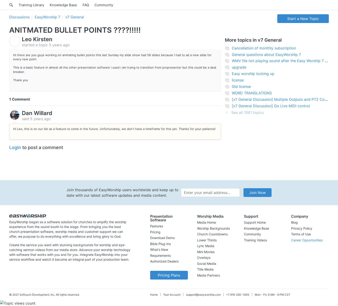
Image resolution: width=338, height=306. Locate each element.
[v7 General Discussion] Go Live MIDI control (271, 106)
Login (15, 147)
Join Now (257, 192)
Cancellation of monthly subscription (264, 48)
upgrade (239, 67)
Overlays (203, 258)
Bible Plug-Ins (160, 244)
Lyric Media (205, 246)
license (238, 80)
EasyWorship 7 (47, 17)
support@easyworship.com (203, 294)
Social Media (206, 264)
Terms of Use (301, 234)
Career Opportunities (307, 240)
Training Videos (255, 240)
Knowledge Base (63, 5)
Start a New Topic (303, 18)
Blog (294, 222)
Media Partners (208, 275)
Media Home (206, 222)
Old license (241, 86)
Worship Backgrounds (213, 228)
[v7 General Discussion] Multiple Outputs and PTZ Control (282, 99)
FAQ (86, 5)
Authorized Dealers (164, 261)
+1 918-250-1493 (237, 294)
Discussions (19, 17)
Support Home (255, 222)
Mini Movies (206, 252)
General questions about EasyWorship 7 (266, 54)
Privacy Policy (301, 228)
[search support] (11, 5)
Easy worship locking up (253, 73)
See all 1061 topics (247, 112)
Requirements (160, 255)
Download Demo (162, 238)
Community (104, 5)
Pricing (155, 232)
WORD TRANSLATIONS (252, 93)
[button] (169, 218)
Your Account (171, 294)
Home (154, 294)
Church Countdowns (212, 234)
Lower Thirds (207, 240)
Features (156, 226)
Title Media (205, 269)
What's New (159, 249)
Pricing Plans (169, 275)
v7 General (74, 17)
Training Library (31, 5)
